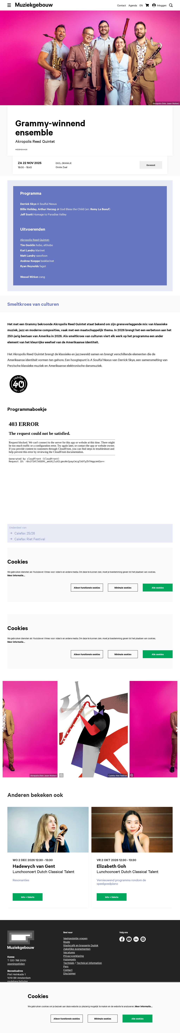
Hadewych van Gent (34, 866)
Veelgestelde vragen (75, 938)
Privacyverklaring (73, 956)
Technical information (89, 963)
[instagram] (143, 939)
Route (66, 942)
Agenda (132, 5)
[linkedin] (136, 939)
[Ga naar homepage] (34, 5)
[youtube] (129, 939)
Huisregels (69, 959)
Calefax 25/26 (24, 533)
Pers (65, 966)
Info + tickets (27, 897)
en (141, 5)
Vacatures (69, 952)
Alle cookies (158, 587)
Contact (121, 5)
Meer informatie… (16, 575)
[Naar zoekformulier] (171, 5)
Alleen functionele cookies (87, 587)
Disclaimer (69, 973)
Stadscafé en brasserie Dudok (80, 945)
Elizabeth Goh (111, 866)
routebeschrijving (17, 981)
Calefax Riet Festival (29, 539)
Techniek (68, 963)
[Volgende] (173, 857)
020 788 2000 (18, 960)
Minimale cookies (122, 587)
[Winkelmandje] (147, 5)
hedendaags (21, 149)
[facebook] (122, 939)
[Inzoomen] (61, 775)
